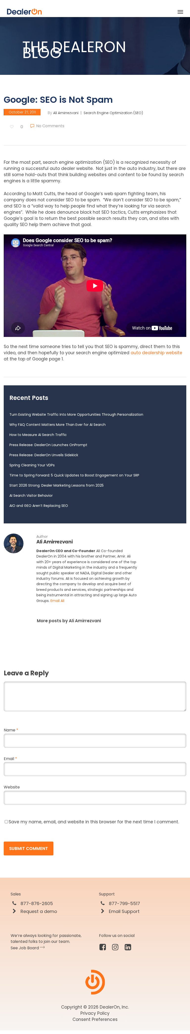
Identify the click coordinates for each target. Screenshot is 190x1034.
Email (10, 759)
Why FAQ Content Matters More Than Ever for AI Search (57, 424)
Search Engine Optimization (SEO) (113, 113)
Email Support (124, 911)
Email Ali (57, 600)
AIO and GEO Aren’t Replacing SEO (38, 505)
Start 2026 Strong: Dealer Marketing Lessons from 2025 (56, 485)
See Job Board (25, 948)
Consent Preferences (95, 1019)
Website (12, 787)
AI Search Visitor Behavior (31, 495)
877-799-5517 (124, 904)
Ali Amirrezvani (65, 112)
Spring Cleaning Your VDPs (32, 465)
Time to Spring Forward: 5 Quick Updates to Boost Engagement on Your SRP (74, 475)
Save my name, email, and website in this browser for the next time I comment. (94, 822)
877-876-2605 (36, 904)
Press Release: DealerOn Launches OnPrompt (48, 444)
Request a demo (38, 911)
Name (11, 730)
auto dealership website (156, 353)
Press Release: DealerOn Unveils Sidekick (43, 455)
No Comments (49, 126)
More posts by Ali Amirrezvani (69, 621)
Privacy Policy (95, 1013)
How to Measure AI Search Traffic (38, 434)
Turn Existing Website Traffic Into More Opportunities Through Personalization (76, 414)
